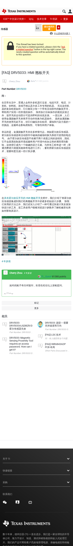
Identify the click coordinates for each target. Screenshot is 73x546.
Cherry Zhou (14, 81)
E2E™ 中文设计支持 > (14, 19)
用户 (70, 12)
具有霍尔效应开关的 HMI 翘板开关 (22, 198)
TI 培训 (53, 19)
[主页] (19, 11)
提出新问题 (58, 27)
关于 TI (6, 458)
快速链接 (7, 470)
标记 (36, 303)
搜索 (64, 12)
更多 (65, 19)
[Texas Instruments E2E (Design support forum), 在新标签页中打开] (17, 503)
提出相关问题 (49, 27)
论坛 (31, 19)
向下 (12, 294)
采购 (5, 482)
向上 (5, 294)
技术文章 (42, 19)
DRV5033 (21, 89)
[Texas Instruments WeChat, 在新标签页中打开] (5, 503)
